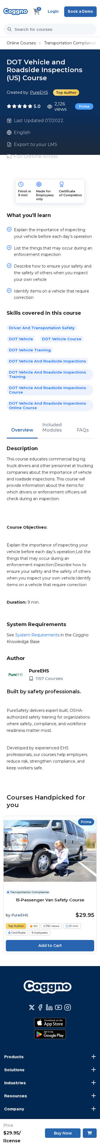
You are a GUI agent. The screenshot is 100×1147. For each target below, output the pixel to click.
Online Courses (21, 43)
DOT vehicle (21, 339)
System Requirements (37, 634)
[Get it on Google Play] (50, 1034)
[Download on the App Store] (50, 1022)
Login (53, 11)
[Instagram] (67, 1007)
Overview (22, 430)
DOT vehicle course (61, 339)
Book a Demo (80, 11)
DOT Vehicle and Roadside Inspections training (47, 374)
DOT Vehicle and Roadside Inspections (47, 361)
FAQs (83, 430)
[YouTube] (58, 1007)
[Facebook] (40, 1007)
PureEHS (39, 92)
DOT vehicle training (30, 350)
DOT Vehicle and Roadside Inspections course (47, 389)
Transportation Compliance (70, 43)
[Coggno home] (15, 11)
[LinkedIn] (49, 1007)
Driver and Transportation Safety (42, 328)
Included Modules (52, 427)
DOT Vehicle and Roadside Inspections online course (47, 405)
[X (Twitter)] (31, 1007)
